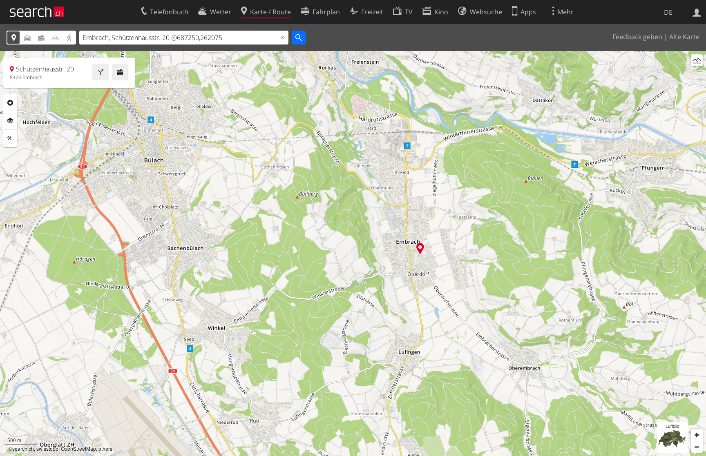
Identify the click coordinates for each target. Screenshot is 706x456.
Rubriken (10, 102)
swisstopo (47, 448)
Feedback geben (637, 36)
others (105, 448)
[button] (420, 248)
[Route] (100, 72)
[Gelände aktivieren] (697, 60)
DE (668, 12)
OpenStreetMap (78, 448)
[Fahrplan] (120, 72)
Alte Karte (684, 36)
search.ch (23, 448)
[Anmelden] (697, 11)
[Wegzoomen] (697, 447)
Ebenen (10, 120)
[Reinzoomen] (697, 435)
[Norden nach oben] (697, 75)
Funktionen (10, 138)
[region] (353, 253)
